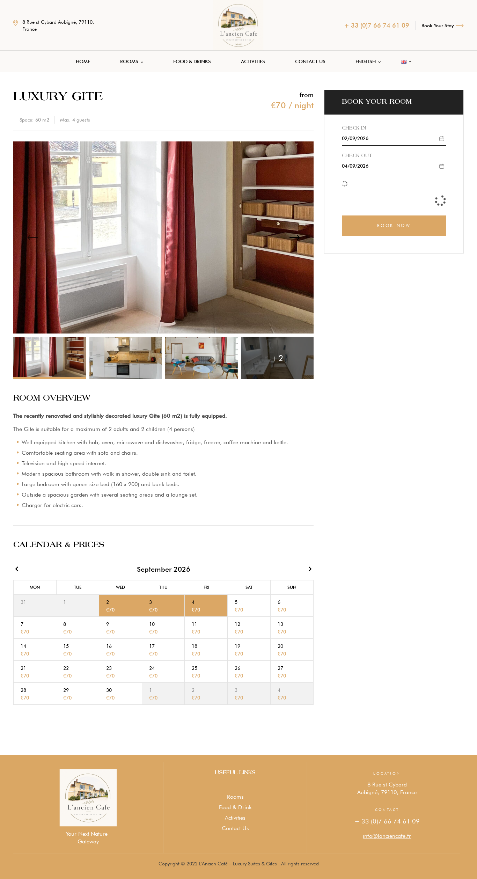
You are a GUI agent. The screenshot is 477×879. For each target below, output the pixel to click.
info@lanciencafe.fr (387, 836)
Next (294, 237)
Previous (32, 237)
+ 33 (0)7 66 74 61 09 (387, 821)
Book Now (394, 225)
